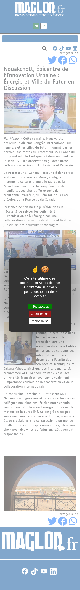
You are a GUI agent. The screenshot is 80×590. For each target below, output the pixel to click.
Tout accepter (41, 306)
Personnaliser (40, 321)
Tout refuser (41, 313)
